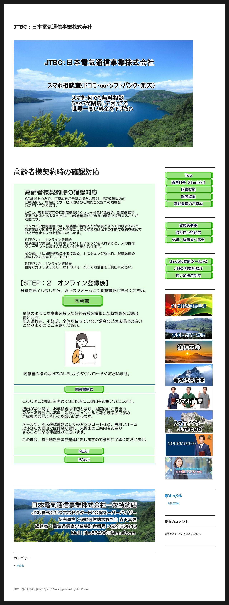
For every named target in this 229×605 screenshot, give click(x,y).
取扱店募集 (173, 503)
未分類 (20, 565)
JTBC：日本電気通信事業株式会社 (53, 27)
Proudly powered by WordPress (70, 589)
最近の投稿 (173, 496)
